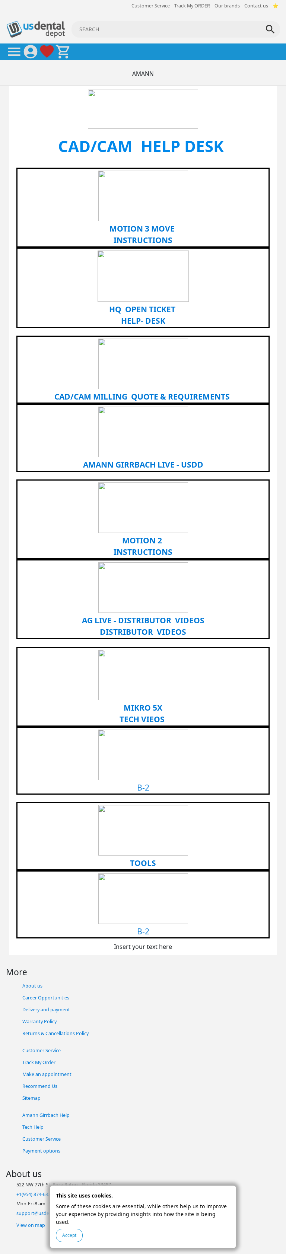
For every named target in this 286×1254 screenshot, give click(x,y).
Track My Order (38, 1062)
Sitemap (31, 1098)
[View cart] (63, 51)
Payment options (41, 1151)
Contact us (256, 6)
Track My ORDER (192, 6)
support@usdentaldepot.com (49, 1213)
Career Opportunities (45, 998)
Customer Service (150, 6)
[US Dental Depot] (36, 28)
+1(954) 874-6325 (34, 1194)
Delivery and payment (46, 1009)
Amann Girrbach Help (46, 1115)
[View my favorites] (47, 51)
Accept (69, 1235)
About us (32, 986)
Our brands (227, 6)
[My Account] (30, 51)
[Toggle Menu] (14, 51)
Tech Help (33, 1127)
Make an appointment (47, 1074)
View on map (30, 1225)
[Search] (270, 29)
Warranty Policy (39, 1021)
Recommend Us (39, 1086)
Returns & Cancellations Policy (55, 1033)
